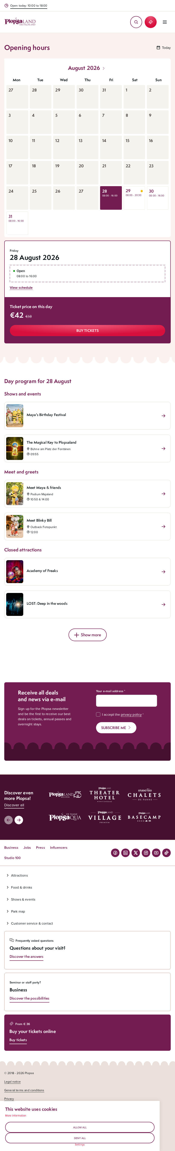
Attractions (19, 875)
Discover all (14, 805)
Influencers (59, 847)
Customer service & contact (32, 923)
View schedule (21, 287)
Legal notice (12, 1081)
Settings (80, 1144)
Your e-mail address (109, 691)
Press (40, 847)
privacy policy (131, 714)
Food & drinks (21, 887)
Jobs (27, 847)
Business (11, 847)
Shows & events (23, 899)
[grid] (87, 155)
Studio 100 (12, 857)
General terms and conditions (24, 1090)
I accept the (122, 714)
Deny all (80, 1138)
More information (15, 1115)
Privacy (9, 1099)
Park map (18, 911)
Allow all (80, 1127)
